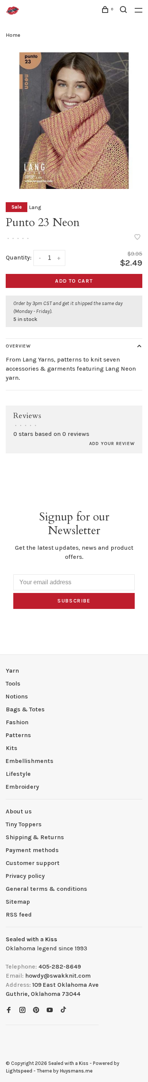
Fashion (17, 722)
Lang (35, 207)
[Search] (124, 11)
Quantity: (18, 257)
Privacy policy (25, 875)
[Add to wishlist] (137, 237)
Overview (18, 346)
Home (13, 35)
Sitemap (18, 901)
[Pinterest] (36, 1010)
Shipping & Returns (35, 837)
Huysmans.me (76, 1071)
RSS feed (19, 914)
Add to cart (74, 281)
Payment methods (32, 850)
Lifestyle (18, 773)
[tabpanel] (74, 120)
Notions (17, 696)
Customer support (33, 863)
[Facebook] (9, 1010)
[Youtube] (50, 1010)
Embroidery (22, 786)
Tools (13, 683)
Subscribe (74, 601)
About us (19, 811)
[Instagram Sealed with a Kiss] (22, 1010)
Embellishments (30, 760)
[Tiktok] (63, 1010)
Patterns (18, 735)
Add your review (112, 443)
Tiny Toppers (24, 824)
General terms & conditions (46, 888)
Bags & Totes (25, 709)
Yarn (12, 670)
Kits (11, 748)
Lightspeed (19, 1071)
